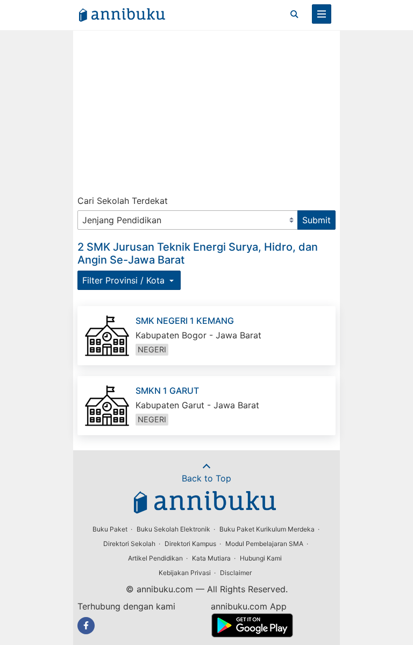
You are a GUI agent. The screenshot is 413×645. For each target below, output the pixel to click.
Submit (316, 220)
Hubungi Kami (261, 558)
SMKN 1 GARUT (167, 390)
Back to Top (206, 478)
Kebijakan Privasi (185, 573)
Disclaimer (236, 573)
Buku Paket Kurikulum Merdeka (267, 529)
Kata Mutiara (211, 558)
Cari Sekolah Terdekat (122, 200)
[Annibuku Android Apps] (252, 634)
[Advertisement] (206, 110)
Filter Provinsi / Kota (124, 280)
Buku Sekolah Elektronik (173, 529)
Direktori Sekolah (129, 544)
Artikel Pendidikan (155, 558)
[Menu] (321, 14)
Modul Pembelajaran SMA (264, 544)
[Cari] (294, 14)
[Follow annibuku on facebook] (86, 625)
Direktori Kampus (190, 544)
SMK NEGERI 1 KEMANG (185, 320)
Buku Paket (109, 529)
